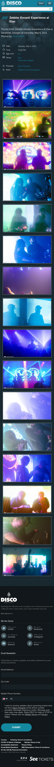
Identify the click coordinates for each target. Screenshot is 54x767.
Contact (4, 740)
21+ (19, 53)
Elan (20, 57)
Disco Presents (11, 3)
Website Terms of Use (32, 742)
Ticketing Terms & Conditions (21, 740)
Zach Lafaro (18, 36)
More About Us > (7, 614)
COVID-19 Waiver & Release (11, 742)
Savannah (22, 60)
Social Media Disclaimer (9, 747)
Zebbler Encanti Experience (29, 69)
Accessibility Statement (9, 745)
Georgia (30, 60)
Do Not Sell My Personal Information (14, 750)
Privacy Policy (27, 745)
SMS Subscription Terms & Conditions (36, 747)
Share (41, 3)
